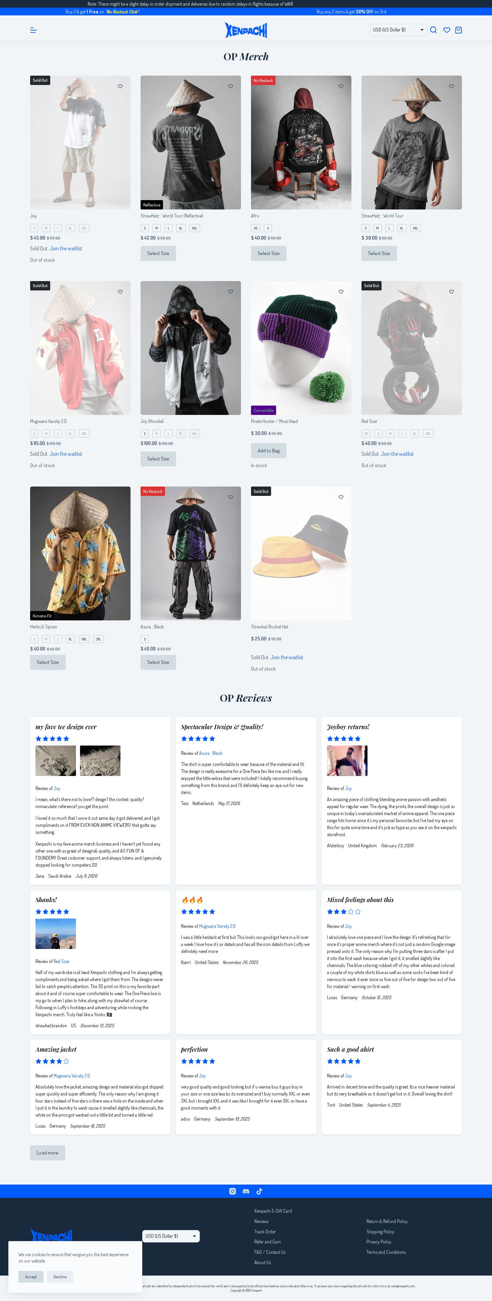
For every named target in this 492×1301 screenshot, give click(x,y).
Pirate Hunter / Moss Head (274, 421)
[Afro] (301, 142)
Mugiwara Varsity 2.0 (48, 421)
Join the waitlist (66, 248)
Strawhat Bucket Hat (269, 626)
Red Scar (369, 421)
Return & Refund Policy (387, 1221)
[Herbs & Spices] (80, 553)
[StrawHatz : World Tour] (411, 142)
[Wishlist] (446, 30)
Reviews (261, 1221)
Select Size (158, 253)
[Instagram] (232, 1191)
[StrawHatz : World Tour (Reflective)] (191, 142)
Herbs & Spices (43, 626)
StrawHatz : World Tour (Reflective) (172, 216)
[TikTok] (259, 1191)
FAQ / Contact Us (269, 1252)
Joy (33, 216)
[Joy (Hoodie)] (191, 348)
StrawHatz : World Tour (382, 216)
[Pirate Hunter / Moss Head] (301, 348)
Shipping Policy (380, 1231)
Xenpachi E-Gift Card (273, 1211)
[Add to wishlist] (120, 86)
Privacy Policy (378, 1241)
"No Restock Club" (85, 11)
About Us (262, 1262)
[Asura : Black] (191, 553)
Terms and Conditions (386, 1252)
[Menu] (33, 30)
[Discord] (246, 1191)
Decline (60, 1276)
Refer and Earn (267, 1241)
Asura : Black (152, 626)
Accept (31, 1276)
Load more (48, 1152)
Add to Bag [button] (269, 450)
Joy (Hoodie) (152, 421)
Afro (255, 216)
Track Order (265, 1231)
